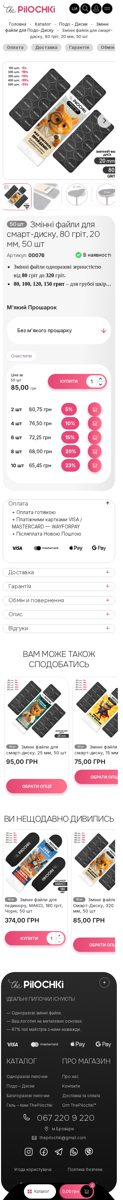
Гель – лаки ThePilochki (29, 1105)
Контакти (71, 1086)
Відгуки (18, 628)
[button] (76, 1191)
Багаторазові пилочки (28, 1095)
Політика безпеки (85, 1169)
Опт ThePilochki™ (79, 1105)
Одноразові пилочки (26, 1076)
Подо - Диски (73, 24)
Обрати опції (36, 786)
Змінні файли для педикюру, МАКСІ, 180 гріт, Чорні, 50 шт (34, 905)
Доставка (46, 47)
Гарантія (79, 47)
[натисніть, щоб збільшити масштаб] (61, 120)
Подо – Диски (20, 1086)
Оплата (15, 47)
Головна (17, 24)
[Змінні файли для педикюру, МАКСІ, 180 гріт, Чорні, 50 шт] (35, 862)
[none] (74, 8)
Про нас (70, 1076)
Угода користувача (33, 1169)
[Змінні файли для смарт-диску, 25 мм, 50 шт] (36, 709)
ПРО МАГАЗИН (86, 1061)
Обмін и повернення (36, 600)
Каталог (41, 1191)
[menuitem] (74, 8)
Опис (16, 614)
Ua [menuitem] (75, 8)
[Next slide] (104, 120)
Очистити (21, 356)
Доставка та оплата (81, 1095)
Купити (69, 381)
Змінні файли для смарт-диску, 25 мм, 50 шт (36, 749)
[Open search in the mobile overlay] (85, 8)
